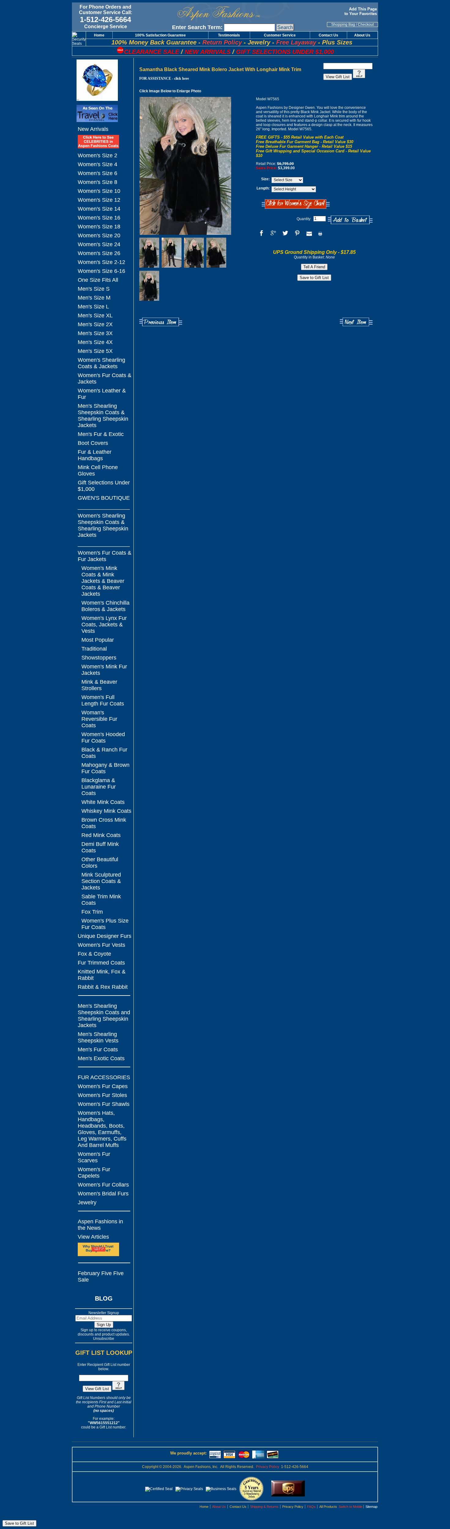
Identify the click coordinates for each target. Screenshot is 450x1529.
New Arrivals (93, 129)
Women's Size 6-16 (101, 271)
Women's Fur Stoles (102, 1095)
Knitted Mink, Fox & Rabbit (102, 975)
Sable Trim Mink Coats (101, 899)
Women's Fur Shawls (103, 1104)
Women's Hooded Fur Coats (103, 737)
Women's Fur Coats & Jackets (104, 378)
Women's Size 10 (99, 191)
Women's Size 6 (97, 173)
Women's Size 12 (99, 200)
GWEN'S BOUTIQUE (104, 498)
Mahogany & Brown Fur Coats (105, 768)
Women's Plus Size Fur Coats (105, 924)
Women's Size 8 (97, 182)
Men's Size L (93, 307)
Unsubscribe (103, 1338)
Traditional (94, 649)
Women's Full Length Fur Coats (102, 700)
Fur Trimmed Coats (101, 963)
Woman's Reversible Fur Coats (99, 718)
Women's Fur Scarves (94, 1157)
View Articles (93, 1237)
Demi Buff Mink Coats (100, 847)
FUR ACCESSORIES (104, 1077)
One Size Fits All (98, 280)
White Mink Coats (103, 802)
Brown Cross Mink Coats (103, 823)
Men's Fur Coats (98, 1049)
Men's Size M (94, 298)
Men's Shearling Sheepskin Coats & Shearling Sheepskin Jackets (103, 415)
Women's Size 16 (99, 218)
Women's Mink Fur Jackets (104, 669)
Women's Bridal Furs (103, 1194)
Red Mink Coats (101, 835)
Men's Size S (94, 289)
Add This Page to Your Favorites (361, 11)
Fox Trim (92, 912)
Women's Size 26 (99, 253)
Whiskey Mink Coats (106, 811)
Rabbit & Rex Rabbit (103, 987)
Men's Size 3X (95, 333)
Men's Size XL (95, 315)
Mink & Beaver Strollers (99, 685)
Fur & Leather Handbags (94, 455)
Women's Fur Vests (101, 945)
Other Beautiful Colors (99, 862)
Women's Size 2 (97, 155)
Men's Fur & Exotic (101, 434)
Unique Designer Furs (104, 936)
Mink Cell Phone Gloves (98, 470)
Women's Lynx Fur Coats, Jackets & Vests (104, 624)
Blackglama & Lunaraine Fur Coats (98, 786)
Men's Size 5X (95, 351)
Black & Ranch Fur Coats (104, 753)
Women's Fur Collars (103, 1185)
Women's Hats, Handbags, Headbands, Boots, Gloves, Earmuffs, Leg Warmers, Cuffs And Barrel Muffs (102, 1129)
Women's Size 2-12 (101, 262)
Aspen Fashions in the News (100, 1224)
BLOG (104, 1298)
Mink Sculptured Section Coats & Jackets (101, 881)
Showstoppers (98, 658)
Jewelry (87, 1202)
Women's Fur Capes (103, 1086)
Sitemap (371, 1506)
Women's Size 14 (99, 209)
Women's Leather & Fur (102, 394)
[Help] (118, 1389)
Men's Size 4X (95, 342)
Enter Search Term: (197, 27)
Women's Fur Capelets (94, 1172)
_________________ (104, 507)
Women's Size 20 (99, 235)
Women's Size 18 (99, 227)
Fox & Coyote (94, 954)
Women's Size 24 (99, 244)
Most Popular (97, 640)
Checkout (366, 24)
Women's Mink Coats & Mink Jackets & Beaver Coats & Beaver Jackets (102, 581)
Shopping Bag (343, 24)
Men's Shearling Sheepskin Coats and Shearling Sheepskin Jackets (104, 1015)
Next (356, 322)
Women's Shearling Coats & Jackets (101, 363)
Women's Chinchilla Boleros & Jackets (105, 606)
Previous (160, 322)
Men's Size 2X (95, 324)
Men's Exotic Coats (101, 1058)
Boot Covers (93, 443)
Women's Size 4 (97, 164)
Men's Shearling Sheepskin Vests (98, 1037)
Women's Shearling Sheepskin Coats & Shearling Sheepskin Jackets (103, 525)
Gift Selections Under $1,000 (104, 486)
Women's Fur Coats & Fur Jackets (104, 556)
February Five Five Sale (101, 1276)
